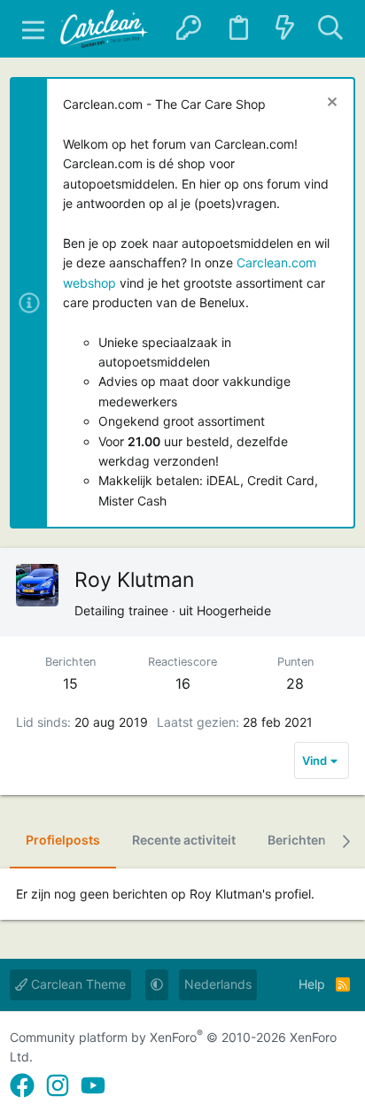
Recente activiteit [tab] (184, 839)
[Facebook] (22, 1086)
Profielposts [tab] (63, 839)
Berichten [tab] (297, 839)
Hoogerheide (234, 610)
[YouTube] (93, 1086)
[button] (33, 29)
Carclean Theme (76, 984)
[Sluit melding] (330, 104)
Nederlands (218, 984)
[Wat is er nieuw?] (284, 29)
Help (312, 984)
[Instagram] (57, 1086)
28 (295, 683)
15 (70, 683)
